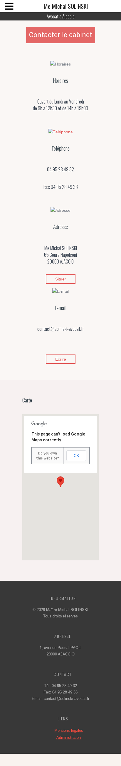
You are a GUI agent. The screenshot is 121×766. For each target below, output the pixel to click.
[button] (60, 482)
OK (76, 455)
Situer (60, 279)
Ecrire (60, 359)
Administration (68, 737)
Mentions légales (68, 730)
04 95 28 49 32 (60, 169)
